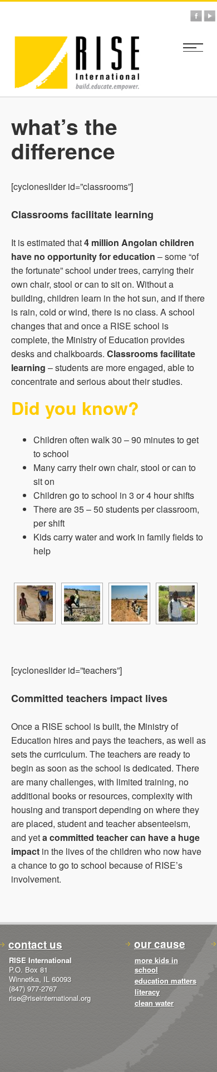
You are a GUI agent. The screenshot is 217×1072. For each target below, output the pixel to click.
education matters (165, 980)
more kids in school (156, 964)
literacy (147, 991)
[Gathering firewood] (129, 603)
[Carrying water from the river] (35, 603)
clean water (154, 1003)
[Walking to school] (177, 603)
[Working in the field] (82, 603)
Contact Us (35, 944)
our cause (159, 943)
